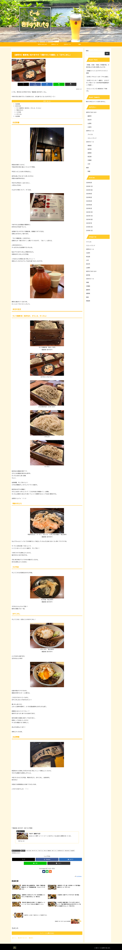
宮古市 (89, 119)
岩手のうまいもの (16, 850)
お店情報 (17, 116)
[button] (70, 84)
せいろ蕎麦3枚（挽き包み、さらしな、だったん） (29, 108)
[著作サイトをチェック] (43, 871)
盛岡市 (23, 850)
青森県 (89, 145)
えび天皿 (18, 112)
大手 (89, 164)
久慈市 (89, 127)
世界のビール (90, 130)
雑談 (87, 167)
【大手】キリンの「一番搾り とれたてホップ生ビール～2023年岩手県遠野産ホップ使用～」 (97, 83)
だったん (55, 850)
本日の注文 (18, 106)
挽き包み (68, 850)
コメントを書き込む (47, 933)
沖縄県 (89, 160)
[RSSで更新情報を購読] (50, 871)
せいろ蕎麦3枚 (48, 850)
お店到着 (17, 104)
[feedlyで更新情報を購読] (47, 871)
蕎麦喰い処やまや (16, 852)
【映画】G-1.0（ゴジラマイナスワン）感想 (97, 72)
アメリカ (90, 134)
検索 (87, 50)
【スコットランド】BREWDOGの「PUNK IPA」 (96, 90)
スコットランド (92, 138)
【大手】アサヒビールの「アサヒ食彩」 (97, 76)
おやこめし (19, 114)
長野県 (89, 153)
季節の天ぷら (19, 110)
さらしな (41, 850)
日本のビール (90, 141)
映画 (89, 171)
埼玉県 (89, 156)
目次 (44, 101)
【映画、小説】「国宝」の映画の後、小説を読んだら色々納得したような (97, 66)
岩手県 (89, 149)
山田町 (89, 123)
